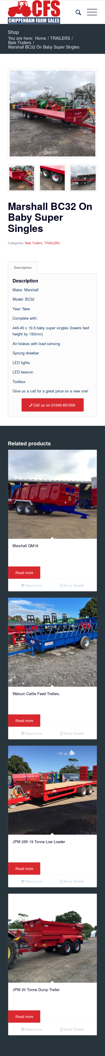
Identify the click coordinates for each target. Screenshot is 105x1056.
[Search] (75, 12)
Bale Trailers (34, 242)
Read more (24, 572)
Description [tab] (23, 267)
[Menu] (89, 12)
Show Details (73, 585)
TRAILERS (52, 242)
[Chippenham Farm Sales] (43, 12)
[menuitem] (75, 12)
